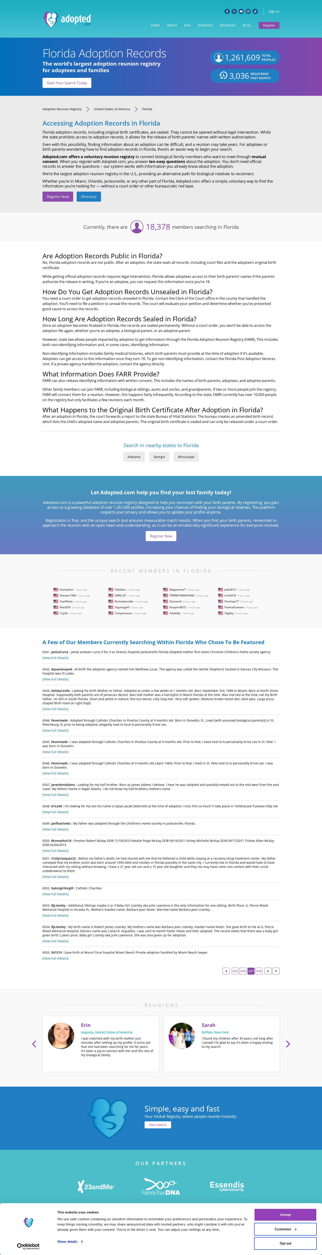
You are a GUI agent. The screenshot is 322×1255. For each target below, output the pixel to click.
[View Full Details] (55, 658)
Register (269, 25)
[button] (34, 1044)
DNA (187, 25)
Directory (89, 196)
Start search (158, 1125)
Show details (67, 1241)
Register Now (58, 196)
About (172, 25)
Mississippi (186, 457)
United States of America (112, 109)
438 (259, 971)
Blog (247, 25)
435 (235, 971)
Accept (285, 1215)
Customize (283, 1229)
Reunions (228, 25)
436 (243, 971)
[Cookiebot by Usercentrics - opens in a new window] (28, 1246)
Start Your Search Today (67, 82)
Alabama (133, 457)
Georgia (159, 457)
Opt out (285, 1243)
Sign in (274, 11)
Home (155, 25)
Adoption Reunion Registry (62, 109)
